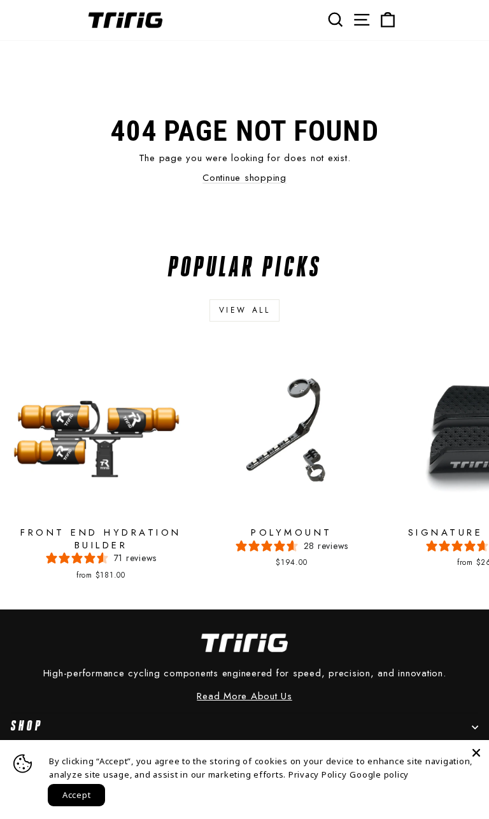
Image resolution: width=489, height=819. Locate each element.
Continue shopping (244, 178)
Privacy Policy (317, 774)
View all (245, 310)
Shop (27, 726)
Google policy (379, 774)
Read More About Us (244, 696)
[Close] (476, 752)
